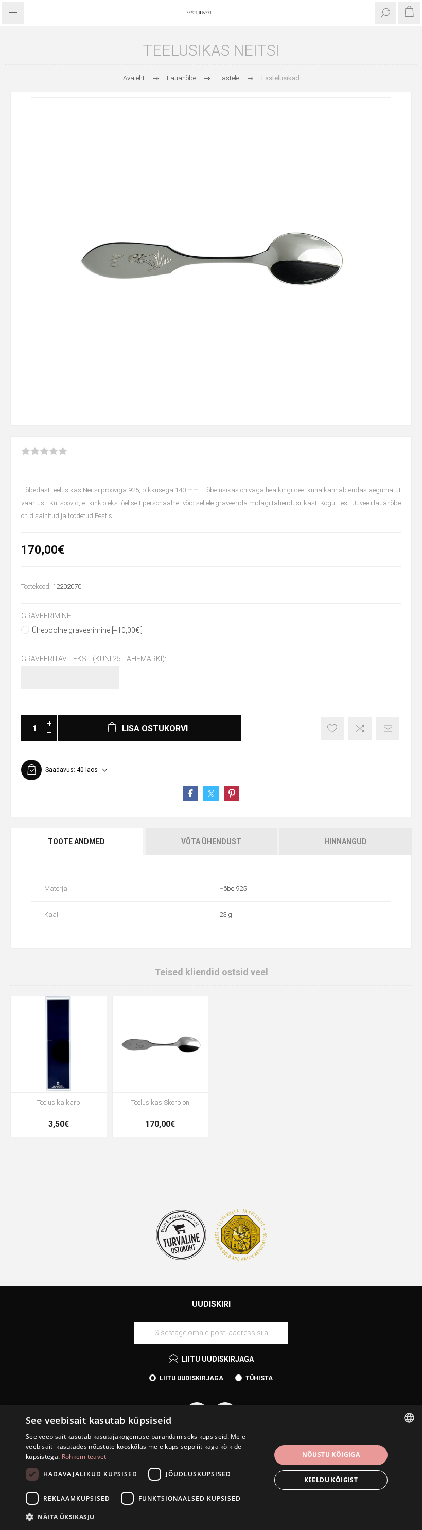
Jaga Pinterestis (231, 793)
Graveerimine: (47, 616)
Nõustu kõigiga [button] (331, 1454)
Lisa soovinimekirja (332, 728)
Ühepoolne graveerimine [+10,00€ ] (87, 630)
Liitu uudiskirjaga (191, 1378)
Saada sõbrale (387, 728)
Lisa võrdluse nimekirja (360, 728)
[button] (144, 1516)
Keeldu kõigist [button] (331, 1479)
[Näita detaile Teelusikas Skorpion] (160, 1044)
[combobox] (409, 1418)
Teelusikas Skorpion (160, 1102)
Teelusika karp (58, 1102)
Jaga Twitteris (211, 793)
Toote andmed (76, 841)
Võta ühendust (211, 841)
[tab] (77, 841)
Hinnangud (345, 841)
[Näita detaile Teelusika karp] (59, 1044)
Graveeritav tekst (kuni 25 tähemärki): (93, 659)
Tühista (259, 1378)
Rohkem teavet (84, 1456)
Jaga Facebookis (190, 793)
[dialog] (211, 1467)
